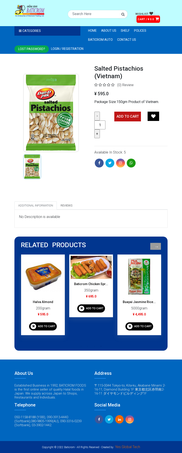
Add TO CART (128, 116)
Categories (31, 31)
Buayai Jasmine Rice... (139, 302)
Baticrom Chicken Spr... (91, 284)
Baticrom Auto (100, 39)
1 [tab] (81, 346)
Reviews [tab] (66, 205)
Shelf (125, 30)
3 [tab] (94, 346)
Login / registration (67, 49)
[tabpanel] (43, 296)
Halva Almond (43, 302)
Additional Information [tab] (35, 205)
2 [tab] (87, 346)
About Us (108, 30)
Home (92, 30)
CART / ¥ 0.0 (146, 19)
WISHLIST (141, 14)
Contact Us (126, 39)
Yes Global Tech (127, 447)
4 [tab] (101, 346)
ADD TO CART (46, 326)
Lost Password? (31, 49)
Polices (140, 30)
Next (156, 246)
